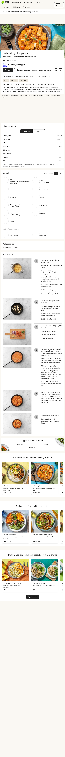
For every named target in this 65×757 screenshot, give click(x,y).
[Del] (60, 70)
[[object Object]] (56, 70)
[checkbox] (3, 60)
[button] (32, 173)
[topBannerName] (32, 19)
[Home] (3, 12)
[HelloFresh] (5, 2)
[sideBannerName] (32, 110)
